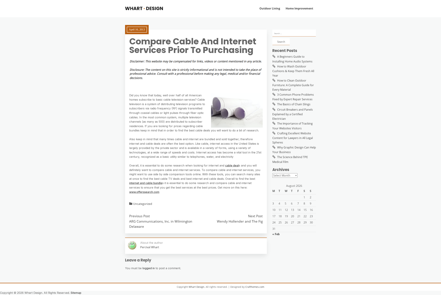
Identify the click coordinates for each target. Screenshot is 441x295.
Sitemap (76, 292)
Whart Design (196, 286)
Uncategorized (142, 204)
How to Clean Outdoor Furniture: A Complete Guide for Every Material (293, 85)
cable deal (232, 165)
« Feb (276, 234)
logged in (148, 268)
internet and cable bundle (145, 183)
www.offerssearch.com (144, 192)
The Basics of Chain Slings (293, 104)
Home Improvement (299, 8)
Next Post (255, 216)
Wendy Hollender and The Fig (240, 221)
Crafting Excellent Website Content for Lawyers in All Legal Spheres (292, 137)
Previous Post (139, 216)
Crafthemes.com (254, 286)
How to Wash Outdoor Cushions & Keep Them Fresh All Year (293, 71)
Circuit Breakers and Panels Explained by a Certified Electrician (292, 114)
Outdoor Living (269, 8)
